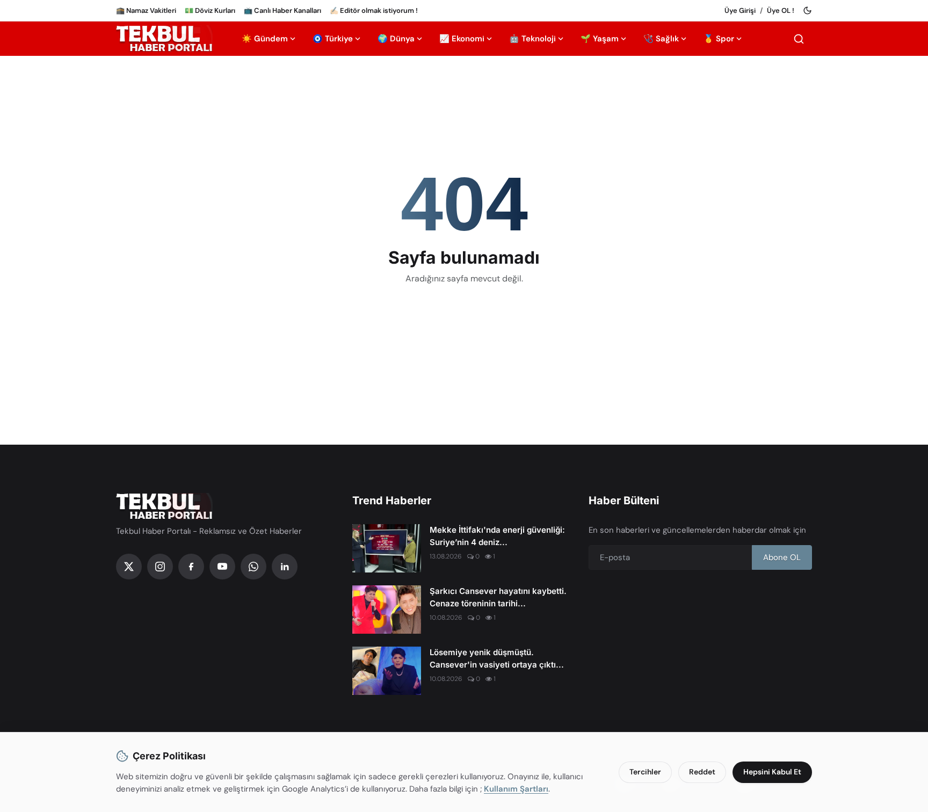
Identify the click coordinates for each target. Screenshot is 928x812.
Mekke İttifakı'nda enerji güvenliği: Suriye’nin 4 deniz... (497, 536)
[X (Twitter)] (129, 566)
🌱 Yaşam (600, 38)
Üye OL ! (780, 10)
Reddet (702, 772)
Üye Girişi (740, 10)
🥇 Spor (719, 38)
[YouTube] (222, 566)
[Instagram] (160, 566)
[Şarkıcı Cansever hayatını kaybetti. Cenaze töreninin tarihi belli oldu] (386, 609)
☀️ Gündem (265, 38)
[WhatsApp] (253, 566)
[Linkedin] (285, 566)
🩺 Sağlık (661, 38)
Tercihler (645, 772)
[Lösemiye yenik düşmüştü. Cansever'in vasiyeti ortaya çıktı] (386, 671)
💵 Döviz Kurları (210, 10)
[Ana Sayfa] (164, 39)
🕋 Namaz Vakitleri (146, 10)
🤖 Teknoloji (532, 38)
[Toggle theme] (807, 10)
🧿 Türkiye (333, 38)
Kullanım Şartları (516, 789)
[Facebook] (191, 566)
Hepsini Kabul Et (772, 772)
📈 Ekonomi (461, 38)
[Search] (799, 39)
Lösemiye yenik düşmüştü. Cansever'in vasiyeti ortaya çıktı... (497, 658)
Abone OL (782, 557)
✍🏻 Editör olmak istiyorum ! (374, 10)
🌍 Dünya (396, 38)
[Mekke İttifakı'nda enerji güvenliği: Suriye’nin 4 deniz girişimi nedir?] (386, 548)
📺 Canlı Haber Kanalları (282, 10)
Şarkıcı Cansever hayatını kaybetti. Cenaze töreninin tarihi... (498, 597)
